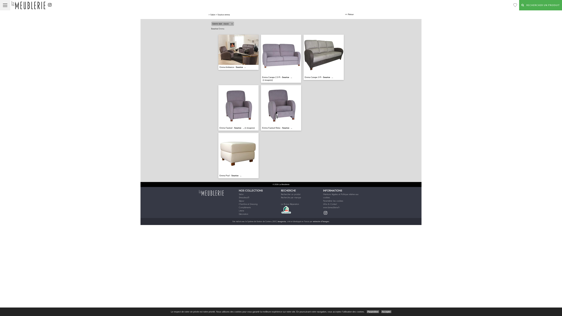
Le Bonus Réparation (290, 204)
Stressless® (244, 197)
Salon (212, 15)
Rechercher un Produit (542, 5)
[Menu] (5, 5)
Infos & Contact (330, 204)
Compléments (245, 207)
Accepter (386, 311)
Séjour (241, 200)
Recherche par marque (291, 197)
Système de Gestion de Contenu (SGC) (266, 221)
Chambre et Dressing (248, 204)
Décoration (243, 214)
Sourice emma (223, 15)
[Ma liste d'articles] (515, 5)
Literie (241, 210)
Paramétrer (373, 311)
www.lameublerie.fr (331, 207)
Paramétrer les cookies (333, 200)
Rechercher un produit (290, 194)
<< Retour (349, 14)
